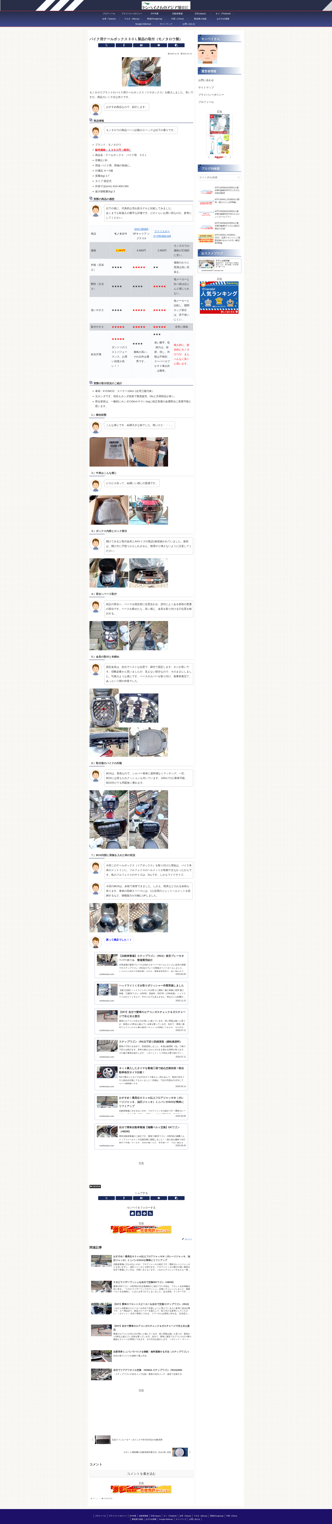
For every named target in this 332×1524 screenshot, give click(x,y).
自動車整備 (96, 1186)
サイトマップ (206, 87)
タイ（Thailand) (170, 1516)
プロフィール (206, 102)
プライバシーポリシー (211, 94)
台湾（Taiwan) (185, 1516)
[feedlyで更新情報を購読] (144, 1213)
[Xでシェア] (106, 45)
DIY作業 (133, 1516)
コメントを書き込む (141, 1473)
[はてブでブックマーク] (141, 45)
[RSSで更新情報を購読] (150, 1213)
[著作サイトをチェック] (132, 1213)
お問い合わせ (206, 80)
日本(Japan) (156, 1516)
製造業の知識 (137, 1519)
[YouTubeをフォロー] (138, 1213)
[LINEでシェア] (158, 45)
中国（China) (231, 1516)
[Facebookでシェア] (124, 45)
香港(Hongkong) (216, 1516)
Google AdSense (166, 1519)
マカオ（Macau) (200, 1516)
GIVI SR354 (141, 229)
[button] (176, 45)
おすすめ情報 (151, 1519)
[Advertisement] (141, 1411)
